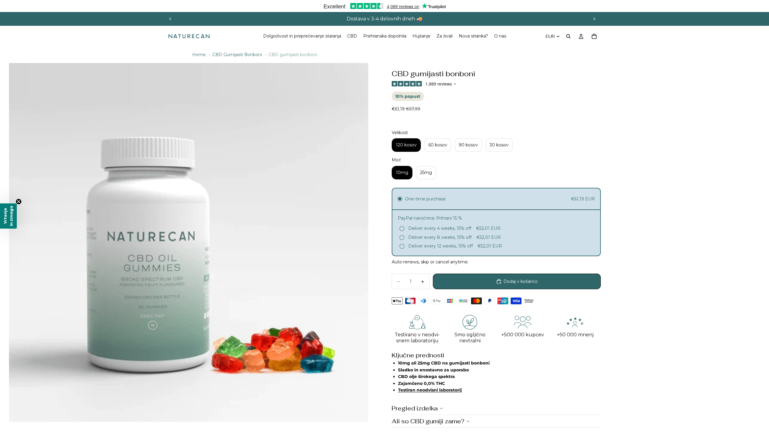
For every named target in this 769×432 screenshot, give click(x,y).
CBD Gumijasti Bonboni (237, 54)
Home (199, 54)
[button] (8, 216)
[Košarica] (594, 36)
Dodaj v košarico (520, 281)
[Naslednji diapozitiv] (594, 19)
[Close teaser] (19, 202)
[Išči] (568, 36)
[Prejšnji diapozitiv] (170, 19)
